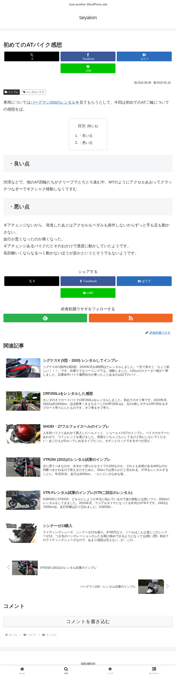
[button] (163, 588)
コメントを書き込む (88, 621)
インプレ (13, 92)
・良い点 (86, 135)
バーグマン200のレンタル (53, 102)
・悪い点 (86, 142)
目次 (82, 126)
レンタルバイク (35, 92)
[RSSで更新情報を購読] (131, 318)
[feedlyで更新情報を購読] (45, 318)
